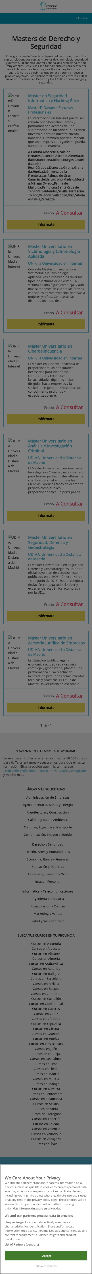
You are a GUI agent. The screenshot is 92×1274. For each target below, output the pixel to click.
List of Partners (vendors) (22, 1244)
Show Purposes (46, 1266)
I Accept (46, 1256)
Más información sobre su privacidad (37, 1208)
